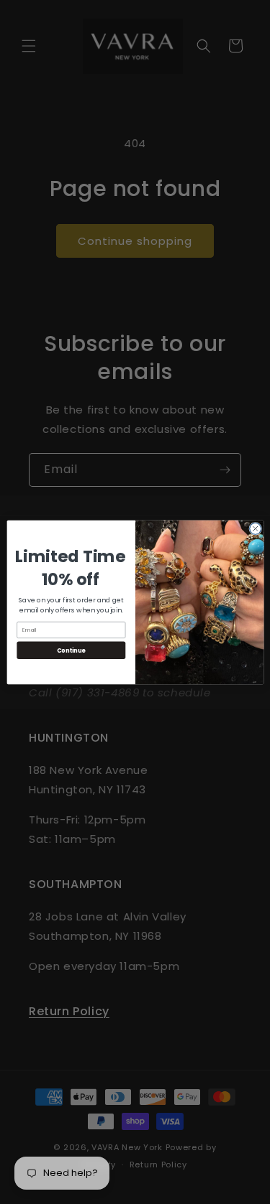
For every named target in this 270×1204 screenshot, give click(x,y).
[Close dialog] (255, 528)
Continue (70, 649)
